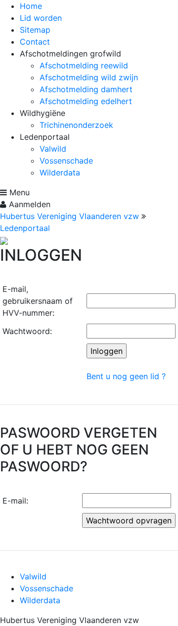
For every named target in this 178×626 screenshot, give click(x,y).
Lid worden (41, 18)
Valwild (53, 149)
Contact (35, 42)
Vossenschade (66, 161)
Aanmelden (28, 204)
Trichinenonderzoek (76, 125)
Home (31, 6)
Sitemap (35, 30)
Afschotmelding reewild (84, 65)
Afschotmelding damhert (86, 89)
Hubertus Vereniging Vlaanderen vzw (69, 216)
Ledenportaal (25, 228)
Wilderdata (60, 172)
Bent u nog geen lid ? (126, 376)
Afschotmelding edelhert (86, 101)
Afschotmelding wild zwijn (89, 77)
